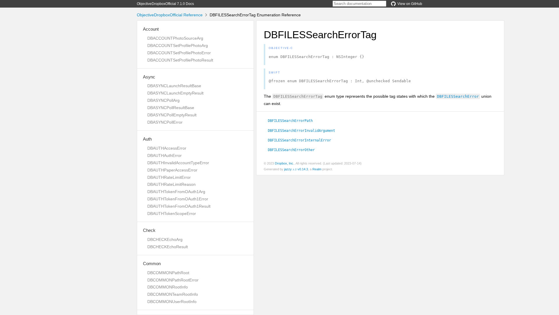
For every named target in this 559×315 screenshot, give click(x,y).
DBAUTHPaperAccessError (172, 170)
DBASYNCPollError (165, 122)
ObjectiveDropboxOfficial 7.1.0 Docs (165, 4)
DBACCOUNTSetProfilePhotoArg (177, 45)
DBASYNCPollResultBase (170, 107)
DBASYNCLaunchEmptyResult (175, 93)
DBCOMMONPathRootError (173, 280)
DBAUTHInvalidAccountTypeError (178, 162)
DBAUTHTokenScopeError (171, 213)
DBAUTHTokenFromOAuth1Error (177, 199)
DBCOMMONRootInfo (167, 287)
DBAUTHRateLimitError (169, 177)
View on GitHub (409, 4)
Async (149, 76)
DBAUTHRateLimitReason (171, 184)
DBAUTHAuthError (164, 155)
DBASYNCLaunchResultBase (174, 85)
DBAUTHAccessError (166, 148)
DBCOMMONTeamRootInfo (172, 294)
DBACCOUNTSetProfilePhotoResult (180, 60)
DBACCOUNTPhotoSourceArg (175, 38)
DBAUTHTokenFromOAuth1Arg (176, 191)
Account (151, 29)
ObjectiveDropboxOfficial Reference (170, 15)
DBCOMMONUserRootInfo (172, 301)
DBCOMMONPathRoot (168, 272)
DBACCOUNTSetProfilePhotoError (179, 52)
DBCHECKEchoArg (165, 239)
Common (152, 263)
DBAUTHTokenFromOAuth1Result (178, 206)
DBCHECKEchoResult (167, 246)
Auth (147, 138)
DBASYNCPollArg (163, 100)
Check (149, 230)
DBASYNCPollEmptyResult (172, 115)
